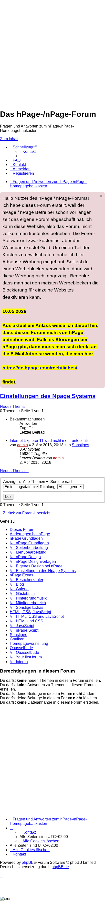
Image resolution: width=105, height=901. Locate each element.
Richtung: (48, 487)
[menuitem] (28, 151)
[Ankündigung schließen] (101, 196)
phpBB (28, 862)
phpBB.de (60, 867)
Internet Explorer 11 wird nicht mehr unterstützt (50, 440)
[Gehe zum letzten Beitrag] (66, 458)
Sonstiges (80, 445)
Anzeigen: (12, 482)
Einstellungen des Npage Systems (47, 396)
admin (22, 445)
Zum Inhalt (9, 139)
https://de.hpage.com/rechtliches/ (39, 367)
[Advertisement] (52, 52)
